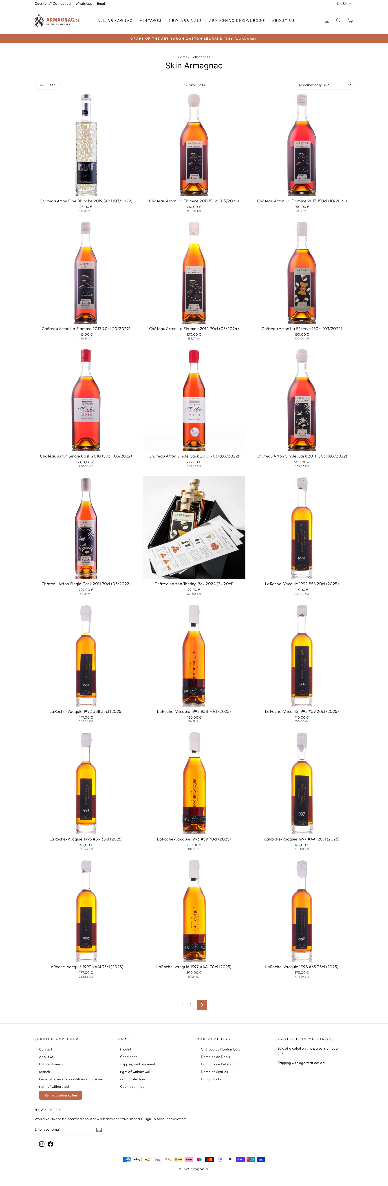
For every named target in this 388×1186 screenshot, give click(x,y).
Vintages (151, 20)
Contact (45, 1049)
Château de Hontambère (220, 1049)
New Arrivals (185, 20)
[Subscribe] (99, 1130)
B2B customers (51, 1064)
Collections (199, 57)
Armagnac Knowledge (237, 20)
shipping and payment (137, 1064)
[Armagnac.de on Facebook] (50, 1144)
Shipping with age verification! (301, 1063)
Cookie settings (132, 1086)
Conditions (128, 1057)
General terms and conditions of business (71, 1079)
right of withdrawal (54, 1086)
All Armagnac (115, 20)
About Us (283, 20)
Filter (50, 85)
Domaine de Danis (215, 1057)
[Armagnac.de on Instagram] (41, 1144)
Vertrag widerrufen (60, 1095)
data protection (132, 1079)
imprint (125, 1049)
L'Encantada (211, 1079)
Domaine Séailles (214, 1072)
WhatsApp (84, 3)
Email (101, 3)
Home (182, 57)
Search (44, 1072)
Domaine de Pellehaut (218, 1064)
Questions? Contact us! (53, 3)
